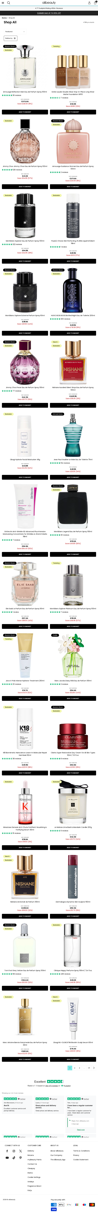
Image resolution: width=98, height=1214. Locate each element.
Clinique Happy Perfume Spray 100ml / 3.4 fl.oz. (73, 970)
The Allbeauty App (57, 1159)
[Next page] (93, 1068)
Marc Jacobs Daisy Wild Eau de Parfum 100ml (73, 681)
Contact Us (32, 1164)
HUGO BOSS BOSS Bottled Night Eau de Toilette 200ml (73, 315)
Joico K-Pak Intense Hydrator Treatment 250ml (25, 681)
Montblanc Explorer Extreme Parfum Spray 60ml (25, 315)
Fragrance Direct (34, 1186)
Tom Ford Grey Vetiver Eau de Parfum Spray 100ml (25, 970)
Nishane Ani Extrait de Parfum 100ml (25, 902)
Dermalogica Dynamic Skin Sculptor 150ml (73, 902)
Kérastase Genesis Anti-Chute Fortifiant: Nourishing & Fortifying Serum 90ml (25, 828)
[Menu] (3, 3)
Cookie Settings (34, 1177)
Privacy (76, 1155)
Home (4, 18)
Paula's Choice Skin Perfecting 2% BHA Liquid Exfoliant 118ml (73, 242)
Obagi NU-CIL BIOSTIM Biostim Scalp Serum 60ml (73, 1042)
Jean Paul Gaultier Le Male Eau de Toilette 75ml (73, 459)
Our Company (56, 1155)
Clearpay (31, 1168)
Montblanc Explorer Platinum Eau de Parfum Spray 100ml (73, 608)
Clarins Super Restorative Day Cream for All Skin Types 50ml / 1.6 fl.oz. (73, 753)
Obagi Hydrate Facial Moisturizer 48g (25, 459)
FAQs (30, 1190)
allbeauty (11, 1200)
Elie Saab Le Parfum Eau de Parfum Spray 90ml (25, 608)
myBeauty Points (34, 1159)
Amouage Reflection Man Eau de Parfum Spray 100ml (25, 92)
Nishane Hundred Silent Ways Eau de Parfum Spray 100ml (73, 388)
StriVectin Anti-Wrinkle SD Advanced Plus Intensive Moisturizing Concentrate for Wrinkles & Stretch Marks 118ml (25, 534)
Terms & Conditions (81, 1151)
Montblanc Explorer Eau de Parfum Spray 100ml (25, 241)
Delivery (31, 1151)
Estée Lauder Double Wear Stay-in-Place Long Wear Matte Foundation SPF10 (73, 93)
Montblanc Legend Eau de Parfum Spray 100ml (73, 531)
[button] (8, 3)
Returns (31, 1155)
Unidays (31, 1181)
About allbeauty (56, 1151)
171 (89, 1068)
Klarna (30, 1173)
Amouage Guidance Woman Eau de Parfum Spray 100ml (73, 167)
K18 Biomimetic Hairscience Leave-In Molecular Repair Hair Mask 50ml (25, 753)
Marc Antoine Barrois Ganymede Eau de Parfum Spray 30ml (25, 1043)
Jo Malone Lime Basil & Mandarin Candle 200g (73, 827)
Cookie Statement (80, 1159)
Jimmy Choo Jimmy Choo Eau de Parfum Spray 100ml (25, 166)
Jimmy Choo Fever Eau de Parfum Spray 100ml (25, 387)
